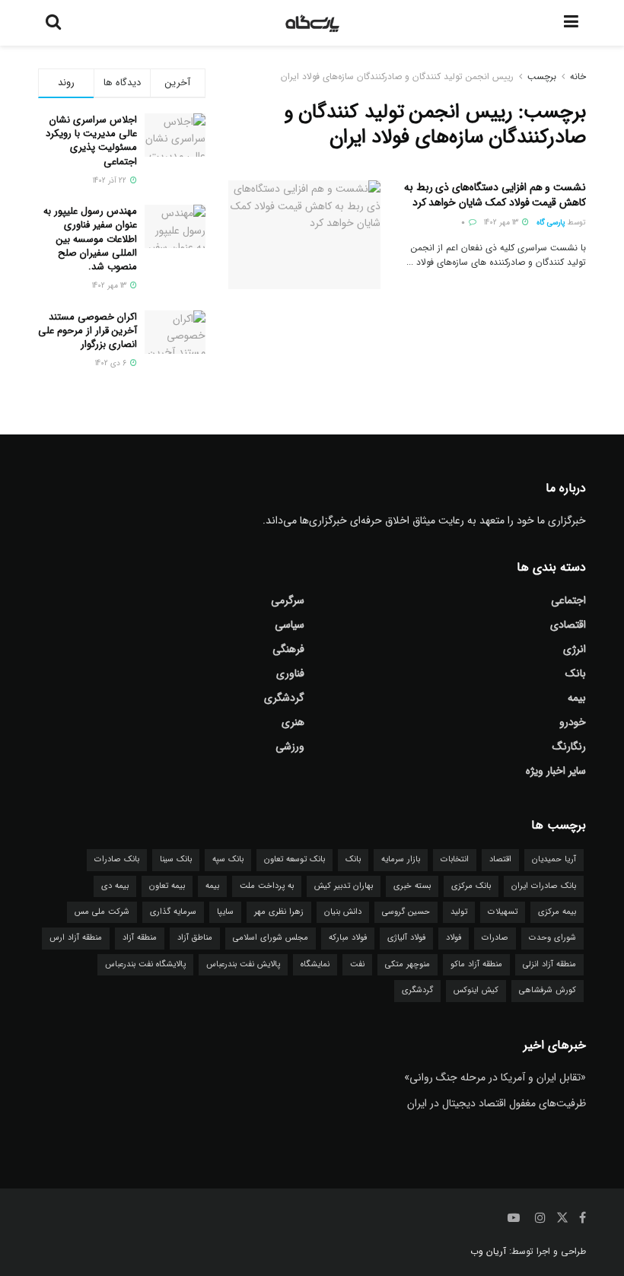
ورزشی (289, 746)
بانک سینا (176, 859)
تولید (458, 911)
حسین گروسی (406, 911)
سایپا (225, 911)
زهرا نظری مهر (279, 911)
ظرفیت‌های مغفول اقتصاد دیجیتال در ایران (496, 1103)
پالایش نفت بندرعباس (243, 964)
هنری (293, 722)
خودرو (572, 722)
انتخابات (455, 859)
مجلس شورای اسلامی (270, 937)
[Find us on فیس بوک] (582, 1218)
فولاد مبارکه (348, 937)
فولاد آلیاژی (406, 937)
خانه (578, 76)
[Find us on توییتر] (562, 1218)
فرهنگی (288, 649)
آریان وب (488, 1251)
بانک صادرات (116, 859)
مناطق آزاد (194, 937)
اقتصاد (500, 859)
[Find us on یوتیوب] (514, 1218)
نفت (357, 964)
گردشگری (284, 697)
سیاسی (289, 624)
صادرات (495, 937)
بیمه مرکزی (557, 911)
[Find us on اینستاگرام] (540, 1218)
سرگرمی (287, 600)
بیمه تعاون (167, 886)
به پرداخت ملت (267, 886)
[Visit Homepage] (313, 23)
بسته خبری (412, 886)
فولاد (453, 937)
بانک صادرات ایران (543, 886)
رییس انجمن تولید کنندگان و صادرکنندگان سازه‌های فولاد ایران (397, 76)
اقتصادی (568, 624)
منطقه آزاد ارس (75, 937)
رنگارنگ (569, 746)
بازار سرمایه (400, 859)
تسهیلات (502, 911)
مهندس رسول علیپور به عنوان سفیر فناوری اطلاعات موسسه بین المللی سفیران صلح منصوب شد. (90, 239)
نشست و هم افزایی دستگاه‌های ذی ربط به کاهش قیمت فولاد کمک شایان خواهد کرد (495, 195)
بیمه (577, 697)
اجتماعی (568, 600)
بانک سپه (228, 859)
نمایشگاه (315, 964)
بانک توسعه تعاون (294, 859)
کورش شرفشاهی (547, 990)
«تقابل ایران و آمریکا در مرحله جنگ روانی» (495, 1077)
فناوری (290, 673)
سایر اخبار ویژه (556, 770)
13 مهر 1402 (502, 222)
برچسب (541, 76)
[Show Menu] (571, 23)
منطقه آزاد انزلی (549, 964)
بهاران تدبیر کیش (343, 886)
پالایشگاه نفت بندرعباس (145, 964)
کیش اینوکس (476, 990)
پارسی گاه (550, 222)
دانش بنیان (342, 911)
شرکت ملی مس (102, 911)
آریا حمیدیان (554, 859)
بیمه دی (115, 886)
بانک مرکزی (471, 886)
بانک (575, 673)
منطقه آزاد (140, 937)
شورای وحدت (552, 937)
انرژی (574, 649)
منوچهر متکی (407, 964)
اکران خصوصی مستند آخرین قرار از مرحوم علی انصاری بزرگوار (87, 330)
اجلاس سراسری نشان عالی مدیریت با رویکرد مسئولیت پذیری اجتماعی (91, 141)
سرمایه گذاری (173, 911)
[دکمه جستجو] (53, 23)
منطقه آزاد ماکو (476, 964)
